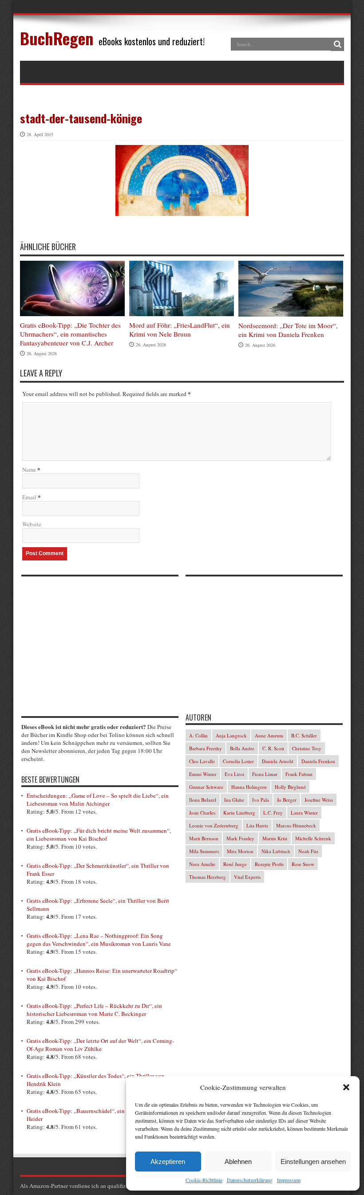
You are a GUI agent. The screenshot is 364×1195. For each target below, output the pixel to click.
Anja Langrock (231, 735)
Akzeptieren (167, 1161)
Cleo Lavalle (202, 761)
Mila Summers (204, 851)
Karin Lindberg (239, 812)
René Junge (235, 864)
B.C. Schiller (304, 735)
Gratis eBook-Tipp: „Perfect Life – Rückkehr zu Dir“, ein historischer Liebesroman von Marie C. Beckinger (94, 1010)
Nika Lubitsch (275, 851)
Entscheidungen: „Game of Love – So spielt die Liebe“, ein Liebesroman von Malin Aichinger (98, 799)
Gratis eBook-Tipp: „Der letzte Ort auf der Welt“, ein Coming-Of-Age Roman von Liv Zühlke (100, 1045)
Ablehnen (238, 1161)
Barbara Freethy (205, 748)
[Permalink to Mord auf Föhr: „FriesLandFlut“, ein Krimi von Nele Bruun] (181, 289)
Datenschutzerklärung (250, 1179)
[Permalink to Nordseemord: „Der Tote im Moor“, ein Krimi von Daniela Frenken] (290, 289)
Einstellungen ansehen (313, 1161)
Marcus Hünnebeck (296, 825)
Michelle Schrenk (313, 838)
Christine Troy (306, 748)
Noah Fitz (308, 851)
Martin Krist (274, 838)
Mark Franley (240, 838)
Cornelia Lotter (238, 761)
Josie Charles (202, 812)
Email (29, 497)
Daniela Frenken (318, 761)
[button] (346, 1087)
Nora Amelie (202, 864)
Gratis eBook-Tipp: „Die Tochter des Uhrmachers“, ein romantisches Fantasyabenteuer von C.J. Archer (70, 334)
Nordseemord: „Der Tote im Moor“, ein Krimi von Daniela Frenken (288, 330)
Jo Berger (287, 799)
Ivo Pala (260, 799)
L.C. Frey (273, 812)
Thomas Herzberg (207, 877)
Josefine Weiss (319, 799)
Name (29, 470)
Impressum (289, 1179)
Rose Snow (303, 864)
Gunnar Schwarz (206, 787)
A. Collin (198, 735)
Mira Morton (240, 851)
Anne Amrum (269, 735)
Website (31, 524)
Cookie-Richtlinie (204, 1179)
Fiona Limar (264, 774)
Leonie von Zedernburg (213, 825)
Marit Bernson (203, 838)
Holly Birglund (290, 787)
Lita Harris (257, 825)
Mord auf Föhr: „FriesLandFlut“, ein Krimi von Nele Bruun (179, 329)
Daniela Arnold (277, 761)
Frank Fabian (299, 774)
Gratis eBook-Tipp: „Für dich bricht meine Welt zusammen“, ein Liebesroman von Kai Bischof (99, 834)
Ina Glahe (234, 799)
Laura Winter (304, 812)
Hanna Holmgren (249, 787)
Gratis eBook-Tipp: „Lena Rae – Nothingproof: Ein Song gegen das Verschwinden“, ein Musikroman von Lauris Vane (99, 940)
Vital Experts (247, 877)
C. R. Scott (273, 748)
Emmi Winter (203, 774)
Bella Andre (242, 748)
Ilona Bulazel (202, 799)
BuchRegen (56, 38)
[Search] (337, 44)
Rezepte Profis (269, 864)
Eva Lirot (234, 774)
